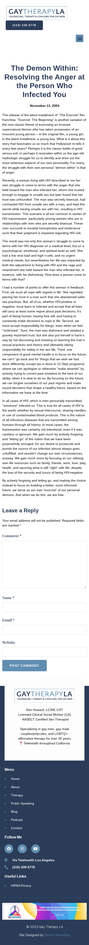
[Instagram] (22, 848)
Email (8, 620)
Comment (11, 535)
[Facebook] (9, 848)
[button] (79, 38)
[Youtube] (35, 848)
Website (8, 642)
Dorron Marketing (57, 935)
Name (8, 597)
